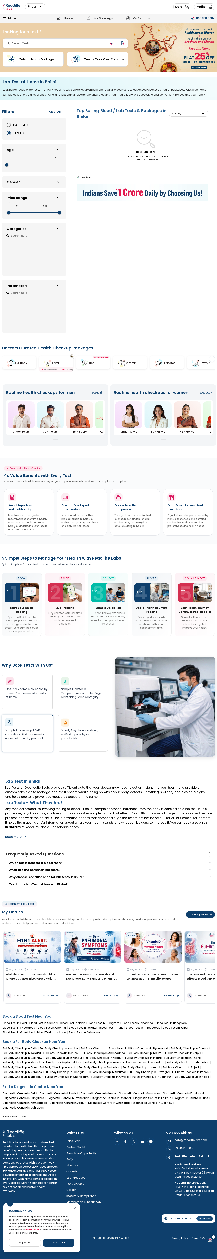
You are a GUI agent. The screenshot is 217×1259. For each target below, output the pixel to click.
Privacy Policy (32, 1229)
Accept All (58, 1242)
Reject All (25, 1242)
